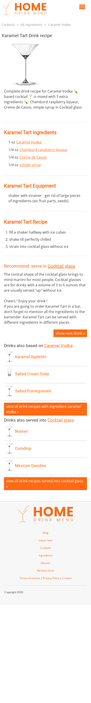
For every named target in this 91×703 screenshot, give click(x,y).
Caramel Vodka (59, 24)
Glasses (45, 563)
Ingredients (46, 555)
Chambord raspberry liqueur (43, 149)
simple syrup (30, 164)
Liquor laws (46, 540)
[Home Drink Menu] (24, 16)
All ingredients (31, 24)
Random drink (45, 570)
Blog (45, 533)
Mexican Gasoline (30, 465)
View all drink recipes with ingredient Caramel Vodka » (43, 409)
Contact (67, 578)
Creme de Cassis (33, 157)
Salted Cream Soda (32, 374)
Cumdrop (23, 448)
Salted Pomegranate (33, 391)
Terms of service (29, 578)
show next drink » (70, 333)
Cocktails (8, 24)
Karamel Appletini (30, 357)
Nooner (21, 431)
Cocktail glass (61, 266)
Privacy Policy (51, 578)
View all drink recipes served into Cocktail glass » (44, 484)
